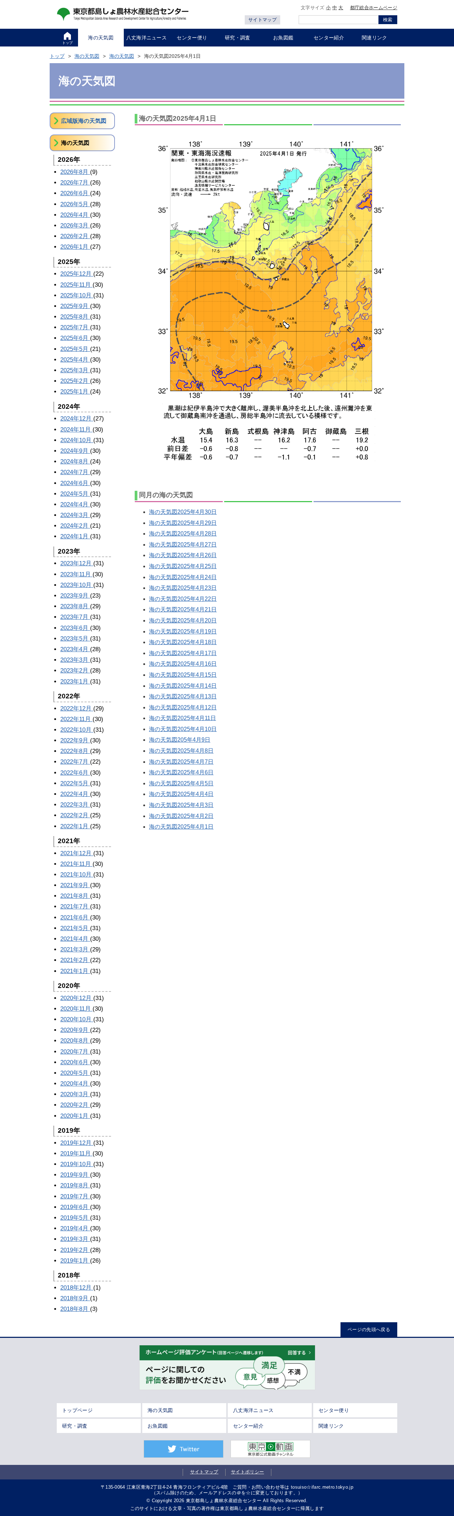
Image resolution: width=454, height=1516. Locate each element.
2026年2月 (75, 236)
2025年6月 (75, 338)
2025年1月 (75, 391)
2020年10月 (76, 1019)
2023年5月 (75, 638)
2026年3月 (75, 225)
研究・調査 (75, 1426)
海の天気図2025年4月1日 (181, 827)
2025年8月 (75, 316)
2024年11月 (76, 429)
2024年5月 (75, 493)
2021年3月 (75, 949)
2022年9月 (75, 740)
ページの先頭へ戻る (369, 1329)
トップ (57, 56)
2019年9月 (75, 1174)
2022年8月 (75, 751)
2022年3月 (75, 804)
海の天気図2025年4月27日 (183, 545)
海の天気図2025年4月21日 (183, 609)
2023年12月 (76, 563)
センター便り (334, 1410)
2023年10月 (76, 585)
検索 (387, 19)
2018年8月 (75, 1309)
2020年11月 (76, 1008)
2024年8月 (75, 461)
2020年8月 (75, 1040)
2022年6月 (75, 772)
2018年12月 (76, 1287)
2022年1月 (75, 826)
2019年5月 (75, 1217)
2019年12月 (76, 1142)
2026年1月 (75, 246)
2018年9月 (75, 1298)
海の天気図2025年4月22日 (183, 599)
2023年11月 (76, 574)
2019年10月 (76, 1164)
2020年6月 (75, 1062)
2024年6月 (75, 483)
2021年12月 (76, 853)
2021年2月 (75, 960)
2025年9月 (75, 306)
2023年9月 (75, 595)
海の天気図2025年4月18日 (183, 642)
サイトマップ (262, 19)
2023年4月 (75, 649)
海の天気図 (86, 56)
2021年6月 (75, 917)
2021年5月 (75, 928)
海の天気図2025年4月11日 (182, 718)
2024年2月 (75, 525)
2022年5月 (75, 783)
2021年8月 (75, 895)
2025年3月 (75, 370)
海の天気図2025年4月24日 (183, 577)
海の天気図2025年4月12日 (183, 707)
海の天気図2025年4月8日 (181, 751)
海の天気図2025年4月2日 (181, 816)
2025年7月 (75, 327)
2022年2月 (75, 815)
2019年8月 (75, 1185)
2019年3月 (75, 1239)
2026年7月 (75, 182)
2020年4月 (75, 1083)
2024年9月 (75, 450)
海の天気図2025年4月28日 (183, 534)
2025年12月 (76, 273)
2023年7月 (75, 617)
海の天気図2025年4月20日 (183, 620)
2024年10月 (76, 440)
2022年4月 (75, 794)
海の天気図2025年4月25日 (183, 566)
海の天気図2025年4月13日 (183, 696)
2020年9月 (75, 1030)
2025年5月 (75, 349)
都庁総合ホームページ (373, 7)
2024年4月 (75, 504)
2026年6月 (75, 193)
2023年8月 (75, 606)
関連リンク (331, 1426)
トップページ (77, 1410)
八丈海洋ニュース (253, 1410)
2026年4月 (75, 215)
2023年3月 (75, 660)
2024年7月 (75, 472)
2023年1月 (75, 681)
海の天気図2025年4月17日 (183, 653)
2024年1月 (75, 536)
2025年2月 (75, 381)
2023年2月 (75, 670)
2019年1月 (75, 1260)
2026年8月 (75, 172)
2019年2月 (75, 1250)
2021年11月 (76, 864)
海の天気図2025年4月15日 (183, 675)
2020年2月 (75, 1105)
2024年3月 (75, 515)
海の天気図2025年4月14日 (183, 686)
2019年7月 (75, 1196)
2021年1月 (75, 971)
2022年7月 (75, 761)
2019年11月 (76, 1153)
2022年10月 (76, 729)
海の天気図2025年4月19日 (183, 631)
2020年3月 (75, 1094)
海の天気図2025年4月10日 (183, 729)
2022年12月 (76, 708)
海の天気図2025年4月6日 (181, 772)
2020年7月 (75, 1051)
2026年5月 (75, 204)
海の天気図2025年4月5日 (181, 783)
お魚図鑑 (158, 1426)
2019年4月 (75, 1228)
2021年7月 (75, 906)
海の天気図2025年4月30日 (183, 512)
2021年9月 (75, 885)
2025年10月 (76, 295)
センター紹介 (248, 1426)
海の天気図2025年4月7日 (181, 762)
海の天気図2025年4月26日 (183, 555)
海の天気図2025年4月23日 (183, 588)
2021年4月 (75, 938)
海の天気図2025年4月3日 (181, 805)
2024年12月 (76, 418)
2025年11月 (76, 284)
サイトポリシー (247, 1471)
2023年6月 (75, 628)
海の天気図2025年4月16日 (183, 664)
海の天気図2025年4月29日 (183, 523)
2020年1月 (75, 1116)
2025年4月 (75, 359)
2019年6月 (75, 1207)
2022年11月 (76, 719)
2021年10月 (76, 874)
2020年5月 (75, 1073)
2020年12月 (76, 998)
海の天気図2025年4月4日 (181, 794)
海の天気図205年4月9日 (179, 740)
